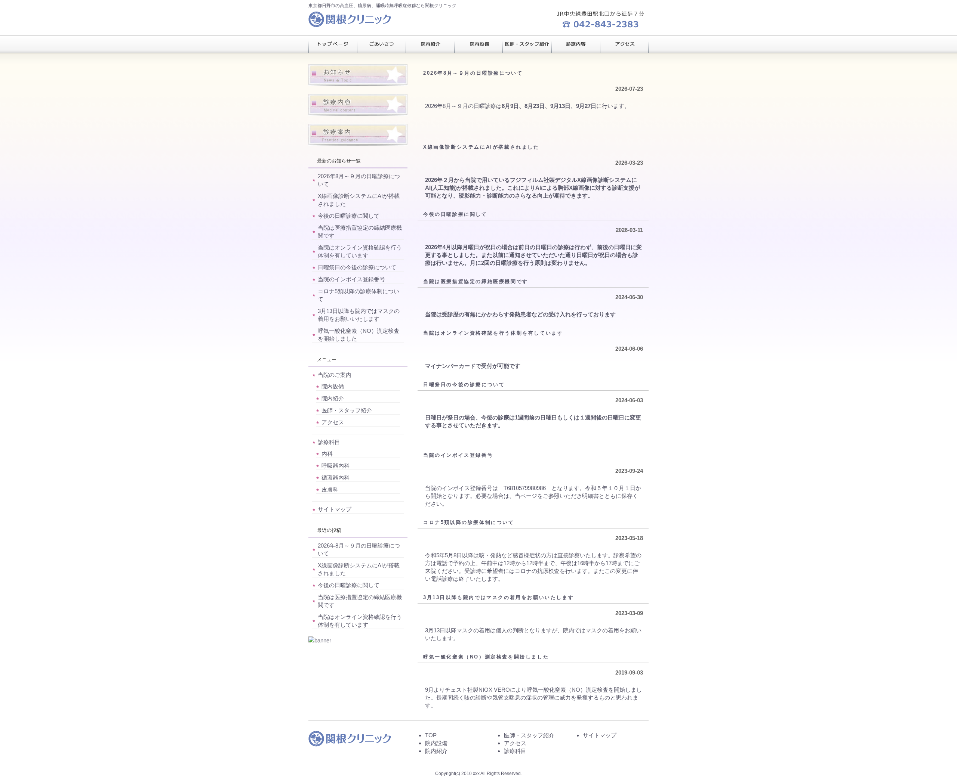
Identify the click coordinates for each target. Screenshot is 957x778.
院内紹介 (332, 398)
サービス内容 (430, 44)
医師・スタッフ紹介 (346, 410)
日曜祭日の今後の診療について (464, 384)
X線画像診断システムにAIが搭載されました (481, 147)
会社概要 (624, 44)
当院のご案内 (334, 375)
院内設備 (332, 386)
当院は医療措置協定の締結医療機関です (475, 281)
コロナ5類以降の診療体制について (468, 522)
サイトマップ (334, 509)
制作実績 (478, 44)
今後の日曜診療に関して (455, 214)
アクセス (332, 422)
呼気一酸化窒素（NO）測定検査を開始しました (486, 657)
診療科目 (329, 442)
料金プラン (381, 44)
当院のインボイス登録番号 (458, 455)
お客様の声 (527, 44)
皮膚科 (329, 489)
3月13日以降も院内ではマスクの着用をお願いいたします (498, 597)
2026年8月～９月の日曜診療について (473, 73)
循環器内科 (335, 477)
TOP (431, 735)
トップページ (332, 44)
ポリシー (575, 44)
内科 (327, 453)
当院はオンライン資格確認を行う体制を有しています (493, 333)
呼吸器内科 (335, 465)
